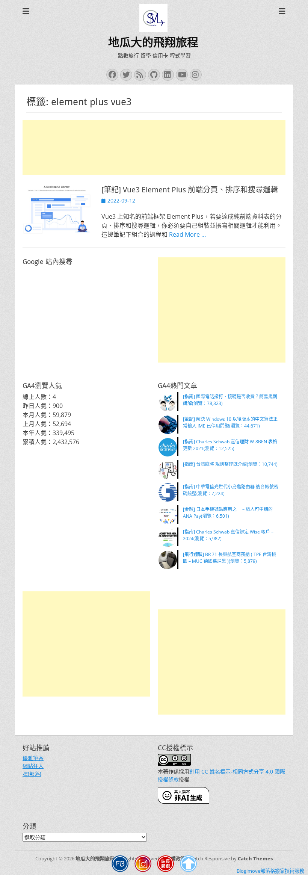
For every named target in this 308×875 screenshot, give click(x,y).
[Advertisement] (154, 147)
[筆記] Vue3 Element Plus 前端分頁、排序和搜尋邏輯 (189, 189)
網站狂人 (33, 765)
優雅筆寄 (33, 758)
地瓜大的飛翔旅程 (153, 42)
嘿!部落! (32, 773)
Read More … (187, 234)
